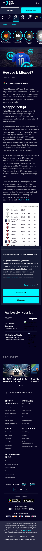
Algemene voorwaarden (11, 461)
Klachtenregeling (9, 474)
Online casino (8, 432)
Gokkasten (8, 448)
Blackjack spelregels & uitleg (29, 446)
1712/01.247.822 (27, 531)
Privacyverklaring (22, 536)
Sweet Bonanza (26, 407)
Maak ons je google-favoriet (17, 83)
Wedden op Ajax (9, 417)
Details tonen (29, 285)
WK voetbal (24, 200)
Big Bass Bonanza (27, 420)
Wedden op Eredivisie (10, 413)
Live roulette (8, 442)
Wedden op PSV (9, 420)
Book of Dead (25, 423)
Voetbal (13, 25)
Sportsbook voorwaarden (11, 464)
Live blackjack (8, 445)
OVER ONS (24, 484)
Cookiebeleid (11, 536)
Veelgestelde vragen (10, 477)
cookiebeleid (12, 277)
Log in (10, 10)
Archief (32, 536)
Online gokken (8, 435)
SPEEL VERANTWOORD (15, 394)
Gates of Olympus (27, 410)
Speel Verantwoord (10, 471)
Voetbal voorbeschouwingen (27, 442)
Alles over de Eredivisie (28, 450)
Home (5, 25)
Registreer (31, 10)
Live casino (8, 438)
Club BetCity (25, 432)
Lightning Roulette (27, 417)
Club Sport (25, 435)
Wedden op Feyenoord (11, 423)
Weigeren (21, 300)
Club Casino (25, 438)
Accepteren (21, 292)
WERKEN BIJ (32, 484)
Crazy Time (25, 413)
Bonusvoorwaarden (10, 467)
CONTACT (8, 484)
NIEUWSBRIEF (17, 484)
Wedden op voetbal (10, 410)
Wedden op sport (9, 407)
